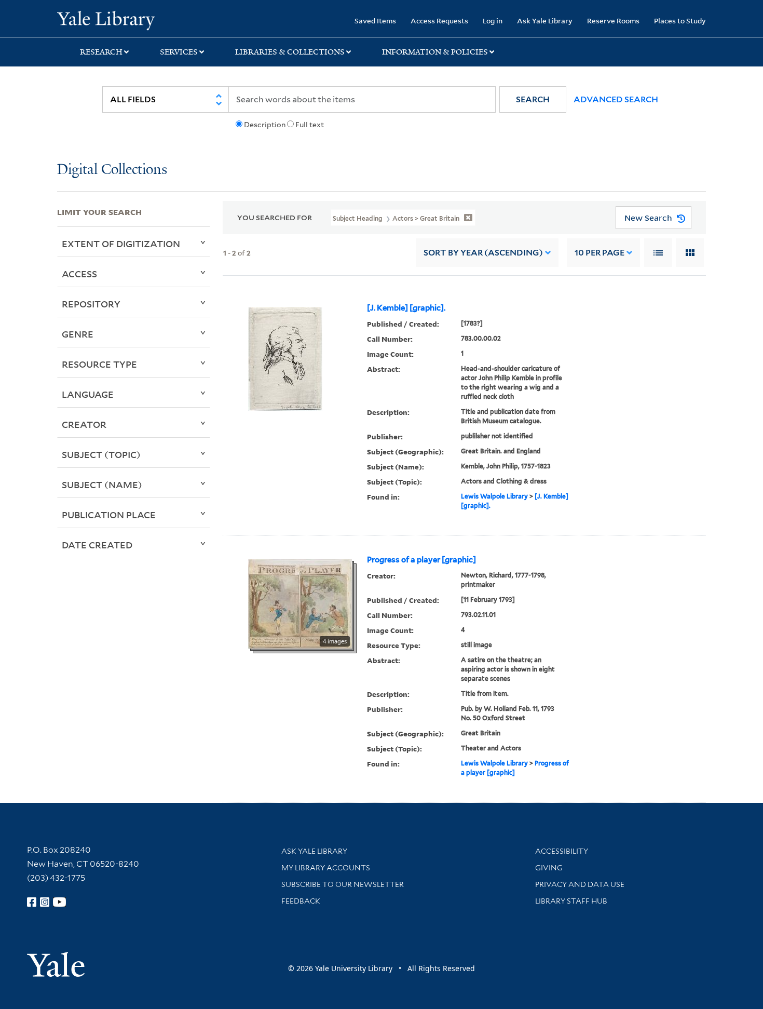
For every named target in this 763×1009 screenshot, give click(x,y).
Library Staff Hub (571, 901)
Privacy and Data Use (579, 884)
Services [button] (179, 52)
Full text (309, 124)
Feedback (300, 901)
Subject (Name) (102, 484)
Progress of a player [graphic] (421, 559)
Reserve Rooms (613, 20)
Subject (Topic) (101, 454)
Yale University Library (105, 20)
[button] (532, 99)
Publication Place (109, 514)
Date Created (97, 545)
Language (88, 394)
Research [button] (101, 52)
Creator (84, 424)
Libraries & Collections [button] (290, 52)
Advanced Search (616, 99)
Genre (77, 334)
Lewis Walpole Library (494, 496)
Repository (91, 304)
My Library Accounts (325, 868)
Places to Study (680, 20)
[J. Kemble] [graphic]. (406, 308)
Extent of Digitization (121, 243)
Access (79, 273)
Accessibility (561, 851)
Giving (549, 868)
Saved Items (375, 20)
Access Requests (439, 20)
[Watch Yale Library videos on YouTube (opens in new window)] (59, 902)
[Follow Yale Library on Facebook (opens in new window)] (31, 902)
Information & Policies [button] (435, 52)
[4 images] (300, 603)
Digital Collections (112, 170)
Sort (483, 253)
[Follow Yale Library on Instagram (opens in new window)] (44, 902)
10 (599, 253)
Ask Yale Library (545, 20)
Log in (492, 20)
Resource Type (99, 364)
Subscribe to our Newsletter (342, 884)
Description (264, 124)
